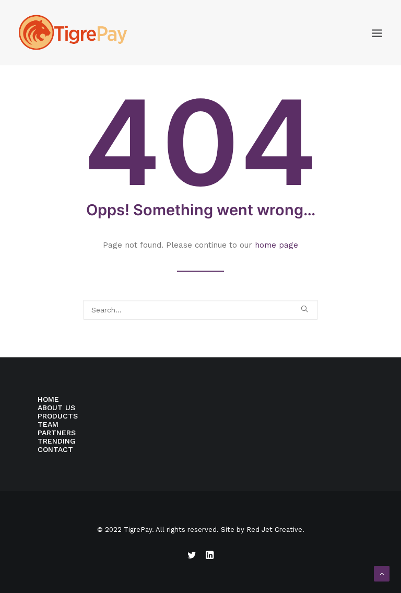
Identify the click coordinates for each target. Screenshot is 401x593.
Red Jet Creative (274, 529)
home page (276, 245)
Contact (55, 449)
